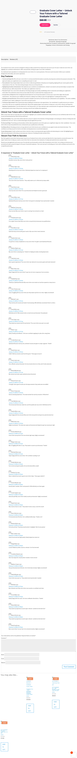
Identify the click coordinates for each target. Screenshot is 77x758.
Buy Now (56, 25)
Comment (4, 638)
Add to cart (45, 25)
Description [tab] (4, 59)
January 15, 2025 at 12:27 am (16, 189)
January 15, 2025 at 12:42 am (16, 392)
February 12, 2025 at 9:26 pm (16, 556)
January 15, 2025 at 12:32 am (16, 260)
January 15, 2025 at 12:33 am (16, 270)
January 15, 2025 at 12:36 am (16, 311)
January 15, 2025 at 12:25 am (16, 168)
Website (3, 662)
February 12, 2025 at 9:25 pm (16, 525)
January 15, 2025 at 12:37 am (16, 321)
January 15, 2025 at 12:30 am (16, 239)
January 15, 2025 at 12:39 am (16, 352)
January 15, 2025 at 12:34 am (16, 280)
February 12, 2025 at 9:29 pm (16, 627)
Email (2, 658)
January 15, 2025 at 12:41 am (16, 372)
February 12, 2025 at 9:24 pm (16, 505)
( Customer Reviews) (49, 32)
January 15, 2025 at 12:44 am (16, 423)
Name (2, 654)
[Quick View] (26, 701)
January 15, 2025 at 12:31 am (16, 250)
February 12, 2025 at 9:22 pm (16, 464)
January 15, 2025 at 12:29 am (16, 219)
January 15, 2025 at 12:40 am (16, 362)
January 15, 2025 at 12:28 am (16, 209)
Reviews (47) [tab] (14, 59)
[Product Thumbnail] (33, 12)
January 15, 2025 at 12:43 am (16, 413)
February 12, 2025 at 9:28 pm (16, 606)
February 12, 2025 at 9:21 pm (16, 433)
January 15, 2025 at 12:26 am (16, 178)
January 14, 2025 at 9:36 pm (15, 158)
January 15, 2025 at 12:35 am (16, 301)
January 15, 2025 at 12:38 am (16, 341)
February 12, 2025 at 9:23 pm (16, 484)
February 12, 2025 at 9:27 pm (16, 576)
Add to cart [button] (29, 708)
